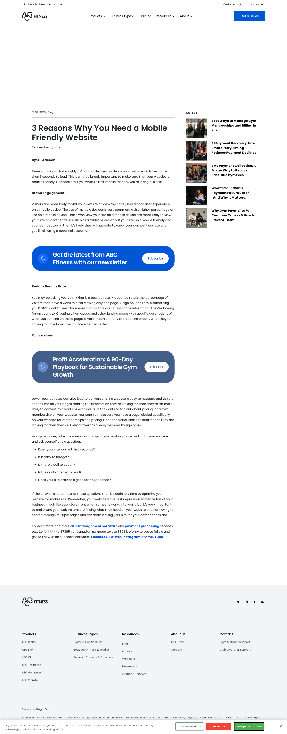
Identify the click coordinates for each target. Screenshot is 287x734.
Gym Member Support (235, 642)
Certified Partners (134, 674)
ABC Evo (27, 650)
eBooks (127, 651)
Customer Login (232, 4)
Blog (125, 644)
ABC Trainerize (31, 665)
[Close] (280, 726)
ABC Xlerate (30, 680)
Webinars (128, 659)
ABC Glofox (29, 657)
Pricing (146, 16)
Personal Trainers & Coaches (93, 657)
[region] (143, 727)
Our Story (177, 642)
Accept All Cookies (249, 726)
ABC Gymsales (32, 672)
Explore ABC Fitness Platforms (41, 4)
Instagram (131, 537)
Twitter (115, 537)
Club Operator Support (235, 650)
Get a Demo (250, 16)
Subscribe (155, 258)
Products (95, 16)
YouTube (155, 537)
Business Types (122, 16)
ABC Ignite (29, 642)
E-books (156, 367)
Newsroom (129, 666)
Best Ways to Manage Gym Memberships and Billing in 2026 (233, 125)
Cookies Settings (189, 726)
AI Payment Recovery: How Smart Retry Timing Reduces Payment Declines (233, 148)
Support (255, 4)
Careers (176, 650)
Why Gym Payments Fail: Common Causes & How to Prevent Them (233, 215)
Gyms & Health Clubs (88, 642)
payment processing (142, 526)
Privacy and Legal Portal (37, 709)
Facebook (99, 537)
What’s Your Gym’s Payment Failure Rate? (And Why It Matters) (230, 193)
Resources (163, 16)
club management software (93, 526)
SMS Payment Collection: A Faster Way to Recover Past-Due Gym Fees (233, 170)
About (184, 16)
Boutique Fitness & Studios (92, 650)
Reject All (218, 726)
